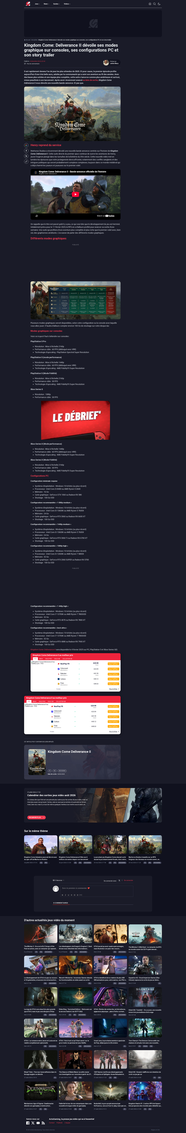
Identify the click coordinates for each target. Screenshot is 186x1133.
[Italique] (65, 895)
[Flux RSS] (43, 1122)
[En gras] (62, 895)
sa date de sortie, (90, 80)
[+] (81, 895)
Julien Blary (114, 63)
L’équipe (67, 1123)
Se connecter (128, 880)
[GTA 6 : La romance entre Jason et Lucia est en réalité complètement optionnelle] (40, 1028)
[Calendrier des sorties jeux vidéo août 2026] (93, 805)
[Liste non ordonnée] (77, 895)
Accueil (28, 40)
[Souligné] (68, 895)
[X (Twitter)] (32, 1122)
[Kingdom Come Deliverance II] (37, 762)
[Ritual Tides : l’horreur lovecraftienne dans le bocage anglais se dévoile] (40, 1059)
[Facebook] (27, 1122)
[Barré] (71, 895)
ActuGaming (28, 4)
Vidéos (66, 4)
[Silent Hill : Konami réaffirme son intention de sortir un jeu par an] (145, 1059)
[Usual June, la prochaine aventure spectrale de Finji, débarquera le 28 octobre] (110, 1028)
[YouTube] (38, 1122)
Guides (55, 4)
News (46, 4)
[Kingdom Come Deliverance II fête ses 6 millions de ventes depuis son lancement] (75, 844)
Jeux (36, 4)
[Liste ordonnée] (74, 895)
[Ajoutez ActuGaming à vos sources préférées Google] (26, 145)
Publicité (59, 1123)
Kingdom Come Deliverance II (69, 751)
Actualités (34, 40)
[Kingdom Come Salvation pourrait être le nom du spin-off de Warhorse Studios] (40, 844)
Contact (51, 1123)
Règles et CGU (155, 1130)
